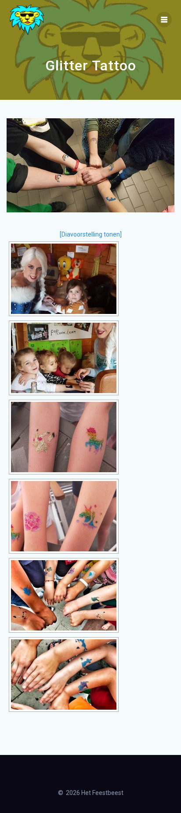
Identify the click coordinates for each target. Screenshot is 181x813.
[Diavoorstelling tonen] (91, 234)
